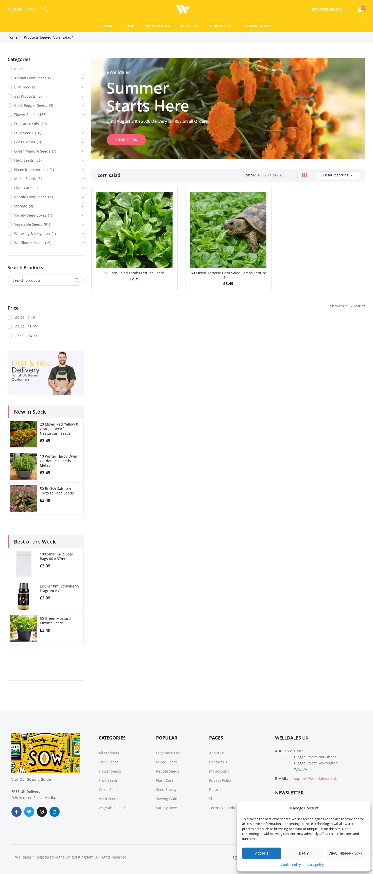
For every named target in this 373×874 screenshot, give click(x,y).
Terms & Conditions (226, 807)
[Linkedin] (54, 812)
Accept (261, 853)
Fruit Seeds (23, 132)
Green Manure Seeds (32, 151)
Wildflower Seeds (28, 242)
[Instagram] (42, 812)
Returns (216, 789)
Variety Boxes (167, 807)
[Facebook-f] (16, 812)
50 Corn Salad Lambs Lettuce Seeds (134, 272)
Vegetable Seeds (28, 224)
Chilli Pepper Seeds (30, 105)
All (282, 175)
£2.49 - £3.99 (25, 326)
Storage (20, 206)
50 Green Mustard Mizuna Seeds (55, 620)
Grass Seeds (24, 142)
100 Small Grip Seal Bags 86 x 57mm (56, 556)
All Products (109, 752)
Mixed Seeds (25, 178)
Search (77, 280)
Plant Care (23, 187)
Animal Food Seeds (30, 78)
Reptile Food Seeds (30, 196)
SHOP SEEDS (126, 139)
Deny (304, 853)
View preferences (346, 853)
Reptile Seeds (167, 771)
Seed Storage (167, 789)
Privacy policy (313, 864)
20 (267, 175)
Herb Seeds (24, 160)
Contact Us (221, 25)
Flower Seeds (25, 114)
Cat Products (25, 96)
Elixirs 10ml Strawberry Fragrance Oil (59, 588)
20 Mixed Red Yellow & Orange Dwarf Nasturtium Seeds (59, 429)
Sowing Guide (257, 25)
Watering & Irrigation (32, 233)
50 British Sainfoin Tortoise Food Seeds (57, 490)
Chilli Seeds (108, 762)
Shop (129, 25)
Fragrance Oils (26, 123)
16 (259, 175)
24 (274, 175)
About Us (190, 25)
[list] (296, 175)
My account (157, 25)
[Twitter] (29, 812)
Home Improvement (31, 169)
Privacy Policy (220, 780)
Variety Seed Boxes (30, 215)
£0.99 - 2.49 (24, 317)
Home (107, 25)
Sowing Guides (168, 798)
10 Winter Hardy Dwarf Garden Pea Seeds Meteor (59, 461)
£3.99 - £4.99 (25, 335)
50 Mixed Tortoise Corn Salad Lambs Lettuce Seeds (228, 275)
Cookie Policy (291, 864)
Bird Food (22, 87)
